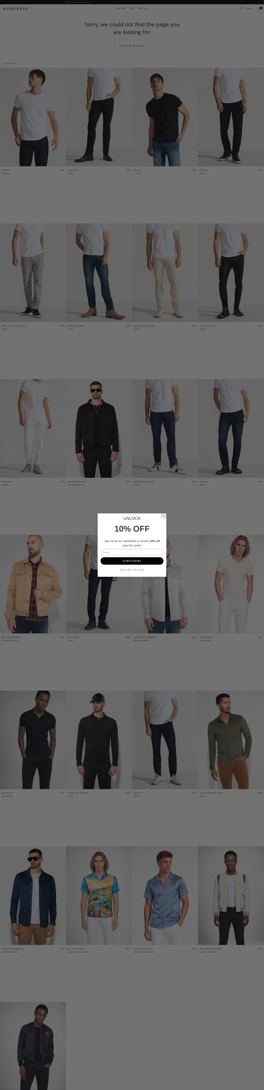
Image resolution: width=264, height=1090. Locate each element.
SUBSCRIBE (132, 560)
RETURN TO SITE (132, 570)
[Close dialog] (164, 515)
